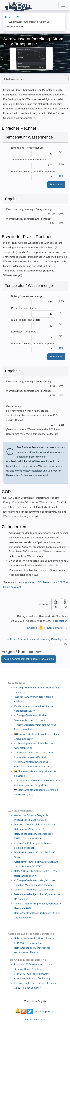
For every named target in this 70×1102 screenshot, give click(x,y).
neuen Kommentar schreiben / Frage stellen (29, 658)
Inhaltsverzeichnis (14, 79)
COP (61, 176)
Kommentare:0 (57, 627)
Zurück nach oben (35, 1019)
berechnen (56, 184)
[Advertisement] (35, 1060)
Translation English (35, 1001)
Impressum (48, 1011)
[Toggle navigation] (63, 5)
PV (65, 643)
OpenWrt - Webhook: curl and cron (34, 889)
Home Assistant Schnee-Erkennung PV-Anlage (37, 639)
